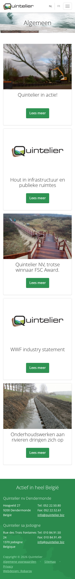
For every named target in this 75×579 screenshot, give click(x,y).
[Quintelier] (18, 6)
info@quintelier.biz (51, 515)
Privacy (8, 566)
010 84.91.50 (52, 532)
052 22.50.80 (52, 505)
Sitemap (50, 562)
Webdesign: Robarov (17, 571)
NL (50, 6)
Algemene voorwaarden (19, 562)
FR (58, 6)
